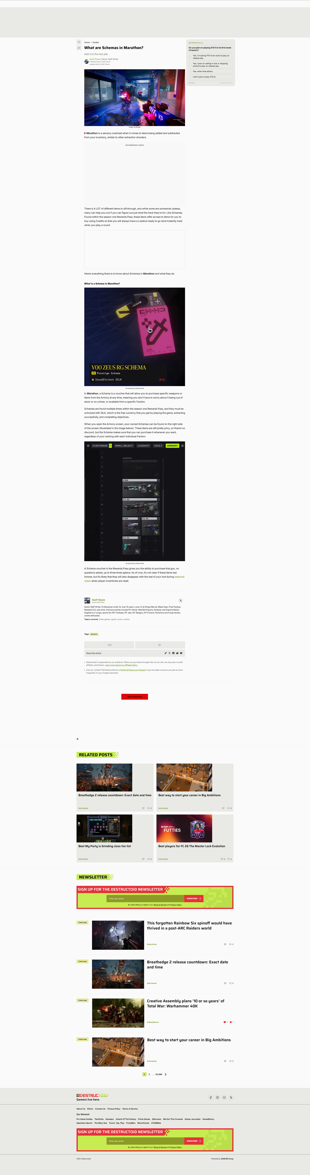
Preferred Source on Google (132, 670)
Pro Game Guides (85, 1119)
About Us (81, 1109)
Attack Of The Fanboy (126, 1119)
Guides (96, 42)
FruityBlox (131, 1123)
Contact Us (100, 1109)
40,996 (158, 1074)
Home (87, 42)
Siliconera (156, 1119)
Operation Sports (84, 1123)
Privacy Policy (176, 905)
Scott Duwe (95, 59)
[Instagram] (180, 600)
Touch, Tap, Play (116, 1123)
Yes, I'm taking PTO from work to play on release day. (211, 56)
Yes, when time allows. (203, 71)
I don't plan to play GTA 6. (204, 77)
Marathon (94, 634)
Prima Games (144, 1119)
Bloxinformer (143, 1123)
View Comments (134, 696)
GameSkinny (208, 1119)
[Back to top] (77, 738)
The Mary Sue (100, 1123)
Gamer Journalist (193, 1119)
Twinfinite (99, 1119)
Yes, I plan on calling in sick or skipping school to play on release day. (210, 64)
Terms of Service (160, 905)
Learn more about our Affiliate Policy (121, 665)
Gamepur (109, 1119)
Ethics (90, 1109)
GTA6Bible (156, 1123)
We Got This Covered (173, 1119)
